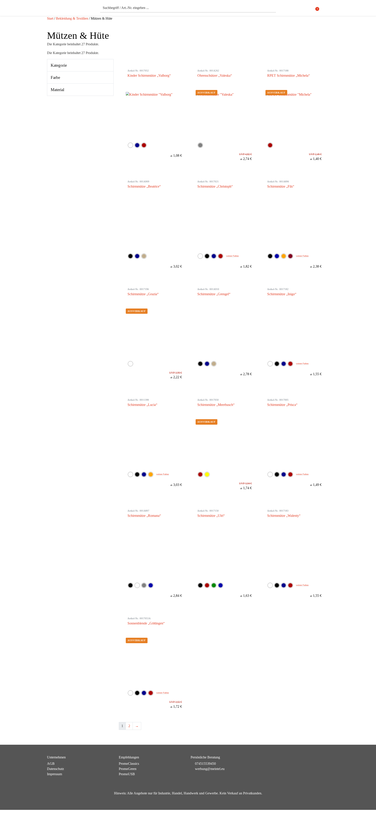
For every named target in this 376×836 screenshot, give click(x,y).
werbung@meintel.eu (210, 769)
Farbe (55, 77)
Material (57, 89)
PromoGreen (127, 769)
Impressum (54, 774)
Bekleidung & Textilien (72, 18)
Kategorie (59, 65)
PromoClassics (129, 763)
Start (50, 18)
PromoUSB (127, 774)
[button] (326, 9)
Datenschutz (55, 769)
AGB (51, 763)
